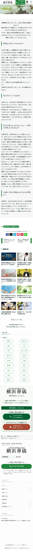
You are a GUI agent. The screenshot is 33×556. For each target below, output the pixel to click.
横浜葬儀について (7, 506)
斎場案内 (4, 503)
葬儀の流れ (5, 496)
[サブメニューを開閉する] (30, 489)
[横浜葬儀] (8, 2)
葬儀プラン (5, 489)
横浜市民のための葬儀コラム (11, 226)
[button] (7, 234)
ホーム (4, 485)
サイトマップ (18, 545)
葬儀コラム (24, 545)
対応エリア (5, 492)
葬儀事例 (4, 499)
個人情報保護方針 (10, 545)
